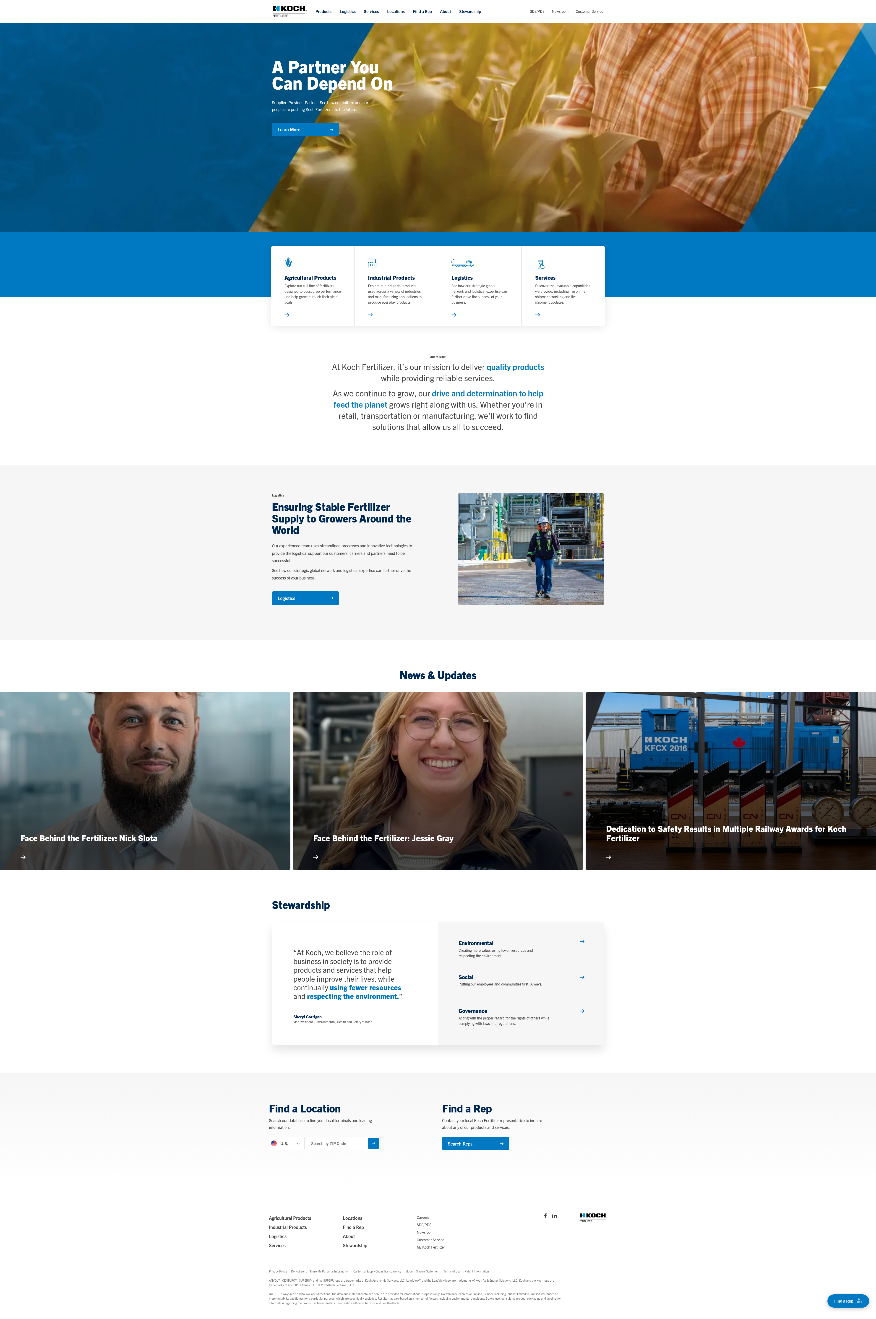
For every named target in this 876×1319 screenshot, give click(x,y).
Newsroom (560, 11)
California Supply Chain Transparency (377, 1271)
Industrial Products (288, 1227)
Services (371, 11)
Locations (396, 11)
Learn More (289, 129)
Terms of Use (452, 1271)
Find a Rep (422, 11)
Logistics (348, 11)
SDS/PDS (537, 11)
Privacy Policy (278, 1271)
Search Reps (460, 1143)
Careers (423, 1217)
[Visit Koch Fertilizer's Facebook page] (545, 1216)
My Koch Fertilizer (431, 1247)
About (445, 11)
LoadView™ (413, 1280)
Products (323, 11)
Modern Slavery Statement (422, 1271)
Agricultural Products (290, 1218)
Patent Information (477, 1271)
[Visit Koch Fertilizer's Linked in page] (554, 1216)
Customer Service (589, 11)
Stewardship (470, 11)
